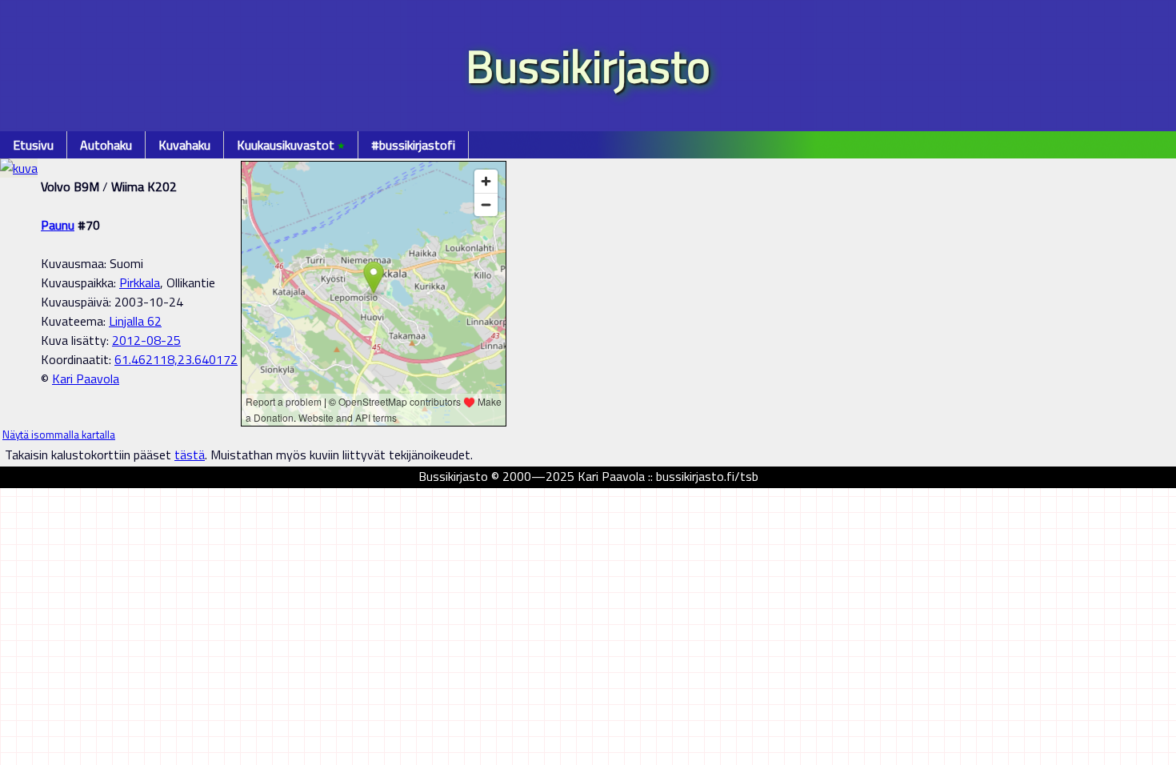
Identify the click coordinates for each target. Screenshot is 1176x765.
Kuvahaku (184, 144)
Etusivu (33, 144)
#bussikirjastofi (413, 144)
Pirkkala (139, 282)
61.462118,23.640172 (176, 359)
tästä (189, 454)
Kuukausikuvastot (291, 144)
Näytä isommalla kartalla (58, 435)
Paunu (57, 224)
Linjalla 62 (135, 320)
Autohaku (106, 144)
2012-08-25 (146, 340)
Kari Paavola (85, 378)
